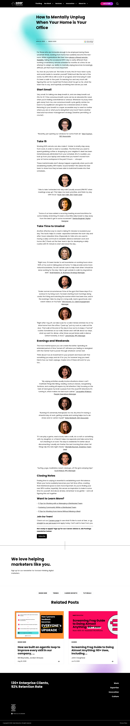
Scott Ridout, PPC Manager (65, 471)
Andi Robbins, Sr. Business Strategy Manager (67, 273)
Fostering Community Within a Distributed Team (57, 507)
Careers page (53, 521)
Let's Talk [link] (106, 3)
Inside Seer (52, 41)
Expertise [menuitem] (114, 688)
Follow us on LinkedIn (19, 713)
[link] (17, 4)
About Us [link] (82, 3)
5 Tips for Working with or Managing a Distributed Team (60, 503)
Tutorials (87, 593)
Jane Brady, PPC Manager (75, 336)
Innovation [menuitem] (114, 692)
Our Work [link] (47, 3)
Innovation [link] (70, 3)
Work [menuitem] (116, 683)
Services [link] (58, 3)
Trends (56, 593)
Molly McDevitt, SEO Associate (76, 418)
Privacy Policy (123, 723)
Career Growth (70, 593)
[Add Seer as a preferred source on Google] (89, 41)
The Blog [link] (38, 3)
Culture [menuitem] (115, 697)
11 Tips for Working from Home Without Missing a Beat (59, 511)
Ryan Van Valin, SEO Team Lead (69, 195)
